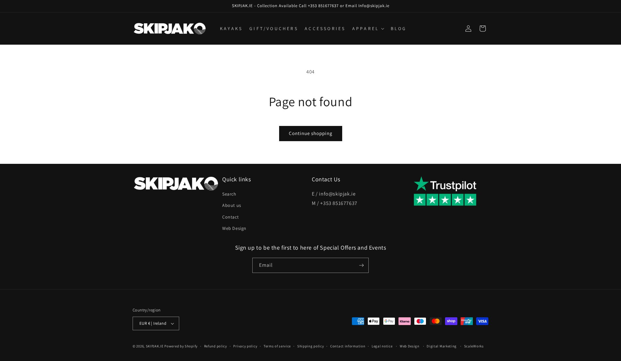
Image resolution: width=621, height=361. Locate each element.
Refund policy (215, 346)
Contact (230, 217)
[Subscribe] (361, 265)
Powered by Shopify (181, 346)
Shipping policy (310, 346)
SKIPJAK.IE (155, 346)
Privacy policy (245, 346)
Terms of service (277, 346)
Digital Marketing (442, 346)
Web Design (234, 228)
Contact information (347, 346)
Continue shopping (310, 133)
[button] (367, 28)
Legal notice (382, 346)
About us (231, 205)
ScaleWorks (474, 346)
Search (229, 194)
